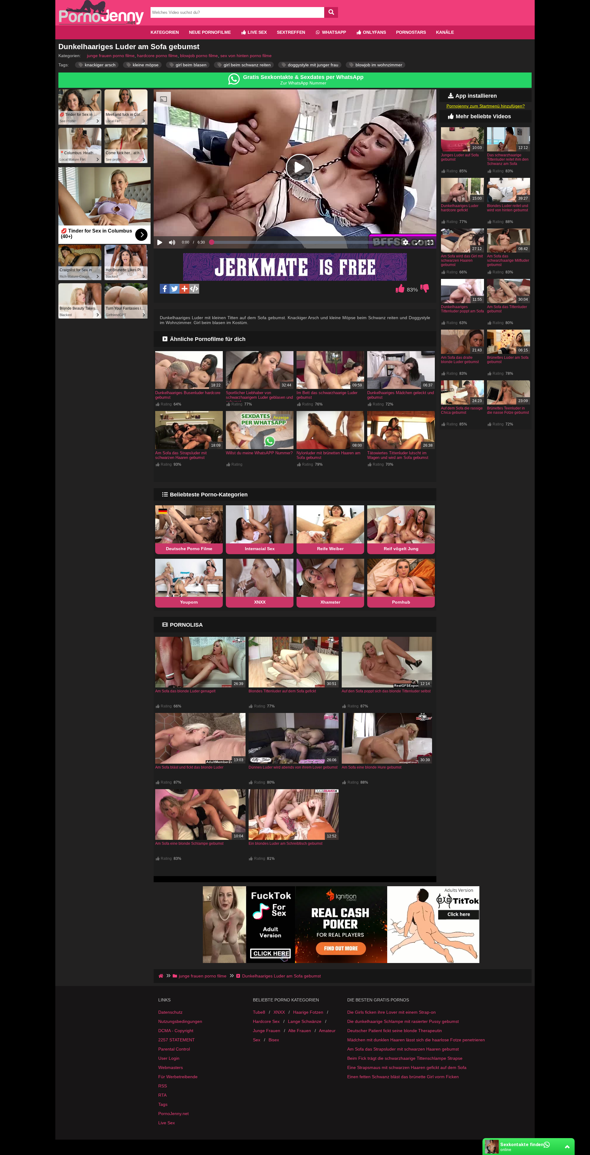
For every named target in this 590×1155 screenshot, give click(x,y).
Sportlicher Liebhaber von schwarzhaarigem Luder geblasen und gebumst (259, 397)
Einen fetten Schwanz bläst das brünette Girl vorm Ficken (403, 1076)
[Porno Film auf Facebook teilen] (165, 289)
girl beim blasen (190, 64)
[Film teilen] (184, 289)
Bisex (274, 1039)
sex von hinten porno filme (246, 55)
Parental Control (174, 1049)
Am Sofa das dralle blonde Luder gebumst (460, 359)
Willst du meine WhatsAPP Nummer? (259, 453)
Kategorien (165, 32)
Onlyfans (374, 32)
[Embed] (194, 289)
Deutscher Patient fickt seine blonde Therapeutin (394, 1030)
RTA (162, 1095)
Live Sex (256, 32)
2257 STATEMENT (176, 1039)
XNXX (260, 602)
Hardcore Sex (266, 1021)
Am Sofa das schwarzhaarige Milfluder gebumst (508, 260)
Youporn (189, 602)
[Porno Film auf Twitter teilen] (174, 289)
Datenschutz (170, 1012)
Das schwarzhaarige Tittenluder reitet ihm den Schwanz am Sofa (508, 159)
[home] (161, 976)
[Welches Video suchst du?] (331, 12)
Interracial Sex (260, 548)
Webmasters (170, 1067)
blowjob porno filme (199, 55)
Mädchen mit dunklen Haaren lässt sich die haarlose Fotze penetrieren (416, 1039)
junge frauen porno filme (111, 55)
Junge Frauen (266, 1030)
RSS (162, 1085)
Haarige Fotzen (308, 1012)
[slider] (182, 223)
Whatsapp (333, 32)
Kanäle (445, 32)
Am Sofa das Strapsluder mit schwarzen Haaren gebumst (181, 455)
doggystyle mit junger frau (312, 64)
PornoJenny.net (173, 1113)
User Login (168, 1058)
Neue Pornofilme (210, 32)
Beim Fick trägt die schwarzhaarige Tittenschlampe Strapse (404, 1058)
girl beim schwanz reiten (246, 64)
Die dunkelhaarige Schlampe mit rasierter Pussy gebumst (403, 1021)
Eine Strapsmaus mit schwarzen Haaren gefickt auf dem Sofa (406, 1067)
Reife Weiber (330, 548)
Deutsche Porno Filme (189, 548)
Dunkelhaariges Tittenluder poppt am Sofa (462, 309)
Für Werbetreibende (178, 1076)
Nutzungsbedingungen (180, 1021)
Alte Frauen (299, 1030)
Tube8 (259, 1012)
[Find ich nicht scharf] (424, 290)
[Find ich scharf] (400, 290)
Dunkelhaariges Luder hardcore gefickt (459, 208)
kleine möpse (145, 64)
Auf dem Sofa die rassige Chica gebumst (462, 410)
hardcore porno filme (157, 55)
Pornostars (411, 32)
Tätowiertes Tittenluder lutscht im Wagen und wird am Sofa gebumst (397, 455)
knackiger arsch (100, 64)
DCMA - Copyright (175, 1030)
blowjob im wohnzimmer (378, 64)
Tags (162, 1104)
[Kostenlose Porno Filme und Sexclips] (101, 23)
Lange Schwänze (304, 1021)
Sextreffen (291, 32)
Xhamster (330, 602)
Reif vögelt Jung (401, 548)
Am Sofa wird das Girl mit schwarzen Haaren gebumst (462, 260)
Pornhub (401, 602)
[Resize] (418, 242)
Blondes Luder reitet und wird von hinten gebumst (507, 208)
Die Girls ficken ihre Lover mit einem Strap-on (391, 1012)
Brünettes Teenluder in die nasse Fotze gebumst (508, 410)
